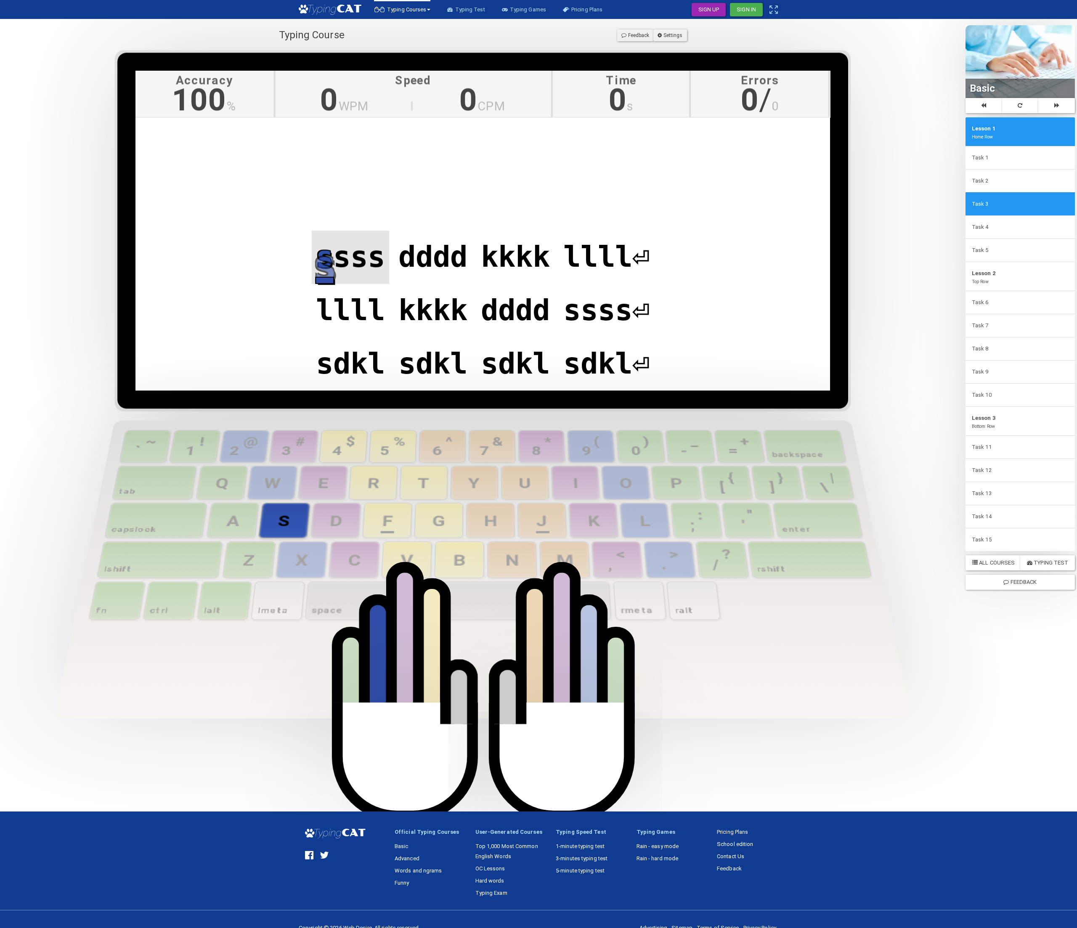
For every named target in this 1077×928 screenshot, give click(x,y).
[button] (402, 9)
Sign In (746, 9)
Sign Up (708, 9)
